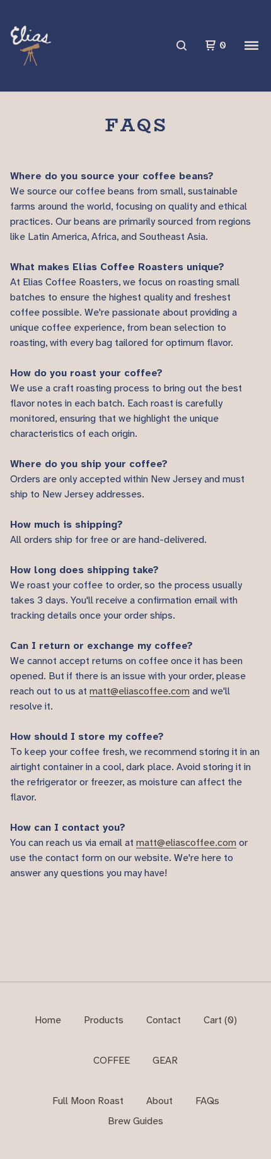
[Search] (181, 45)
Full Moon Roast (88, 1100)
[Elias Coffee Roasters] (30, 45)
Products (104, 1019)
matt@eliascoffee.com (139, 691)
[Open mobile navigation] (251, 45)
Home (48, 1019)
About (159, 1100)
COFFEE (111, 1060)
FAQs (207, 1100)
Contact (163, 1019)
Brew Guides (135, 1120)
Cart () (220, 1019)
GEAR (165, 1060)
